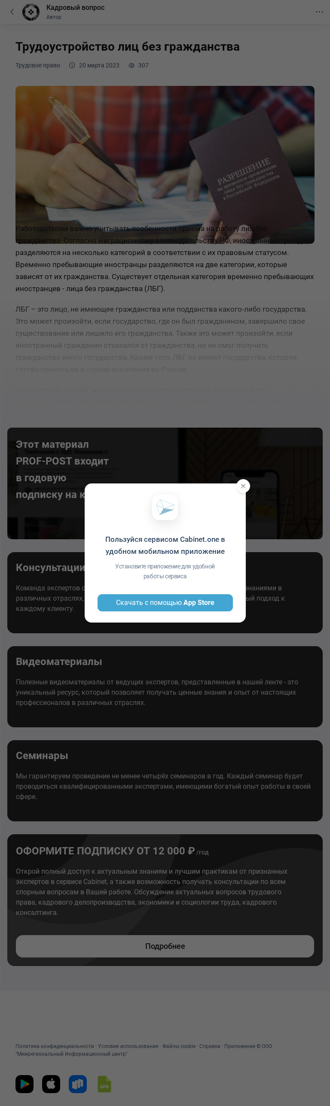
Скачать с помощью (165, 603)
